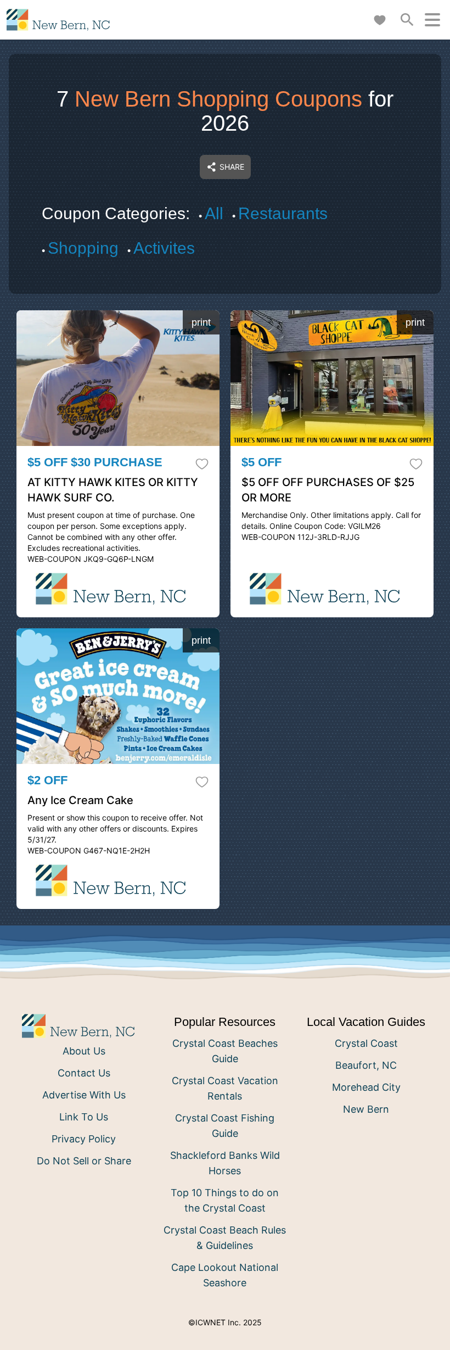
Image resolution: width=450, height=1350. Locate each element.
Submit (225, 759)
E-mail (116, 697)
